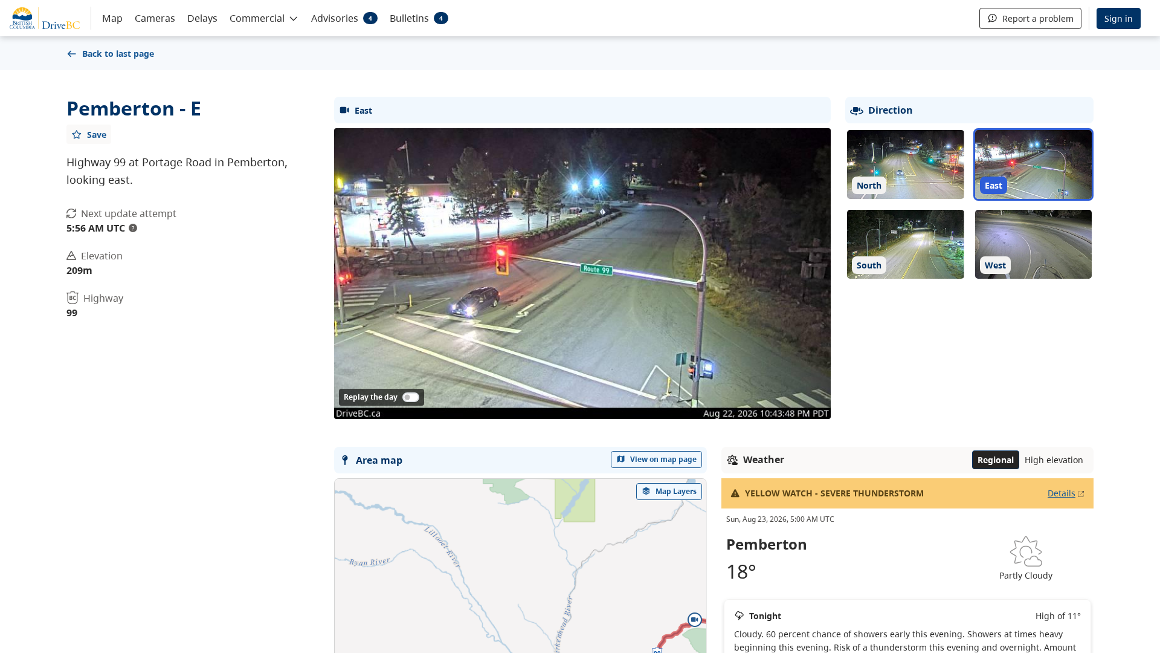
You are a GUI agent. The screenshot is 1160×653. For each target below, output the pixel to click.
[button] (264, 17)
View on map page (663, 459)
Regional (996, 460)
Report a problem (1038, 18)
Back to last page (118, 53)
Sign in (1118, 18)
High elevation (1054, 460)
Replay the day (371, 397)
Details (1061, 493)
